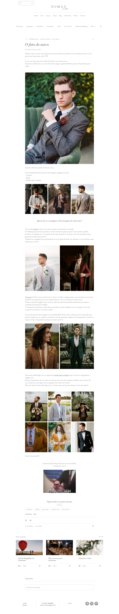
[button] (101, 26)
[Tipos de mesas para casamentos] (59, 547)
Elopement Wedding (81, 26)
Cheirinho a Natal (84, 558)
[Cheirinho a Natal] (89, 547)
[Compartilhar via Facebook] (26, 520)
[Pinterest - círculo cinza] (96, 603)
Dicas (59, 26)
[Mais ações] (93, 39)
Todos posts (19, 26)
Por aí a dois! (68, 26)
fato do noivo (65, 509)
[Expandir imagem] (36, 199)
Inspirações (29, 26)
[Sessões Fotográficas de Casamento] (29, 547)
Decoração (40, 26)
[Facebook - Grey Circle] (87, 603)
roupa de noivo (55, 509)
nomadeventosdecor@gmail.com (48, 605)
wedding (37, 509)
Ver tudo (101, 536)
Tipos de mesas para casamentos (55, 559)
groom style (45, 509)
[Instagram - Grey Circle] (92, 603)
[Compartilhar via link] (30, 520)
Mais (92, 26)
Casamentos (50, 26)
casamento (29, 509)
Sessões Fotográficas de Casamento (26, 559)
